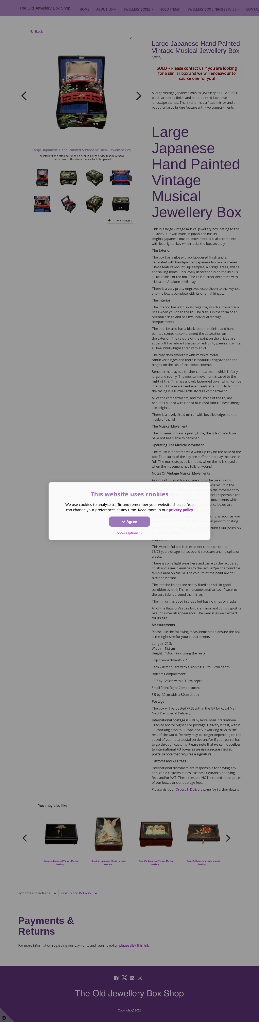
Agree (131, 521)
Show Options (128, 533)
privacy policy (181, 509)
